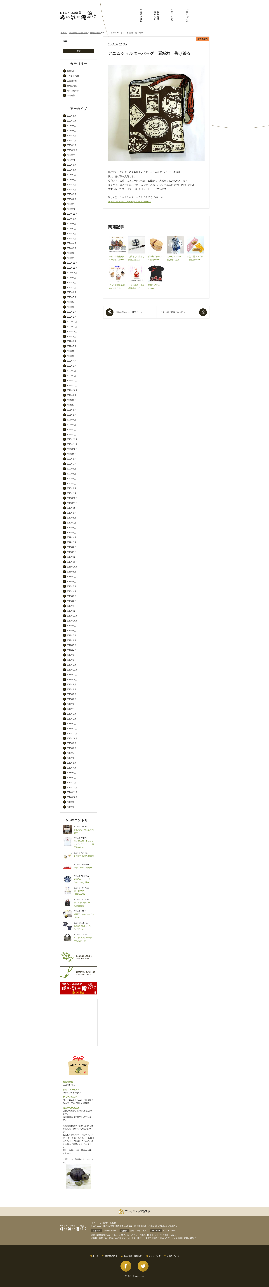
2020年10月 (72, 449)
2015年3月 (71, 772)
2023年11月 (72, 268)
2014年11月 (72, 792)
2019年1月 (71, 552)
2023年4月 (71, 302)
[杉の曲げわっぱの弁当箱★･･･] (156, 238)
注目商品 (71, 95)
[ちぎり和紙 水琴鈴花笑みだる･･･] (136, 266)
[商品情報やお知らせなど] (156, 16)
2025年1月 (71, 204)
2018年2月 (71, 601)
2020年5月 (71, 474)
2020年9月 (71, 454)
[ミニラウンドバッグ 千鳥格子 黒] (67, 934)
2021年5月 (71, 415)
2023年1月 (71, 317)
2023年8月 (71, 282)
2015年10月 (72, 738)
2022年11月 (72, 327)
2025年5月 (71, 184)
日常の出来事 (73, 90)
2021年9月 (71, 395)
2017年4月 (71, 650)
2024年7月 (71, 228)
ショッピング (155, 1256)
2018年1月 (71, 606)
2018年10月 (72, 567)
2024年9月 (71, 219)
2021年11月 (72, 385)
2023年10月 (72, 273)
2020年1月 (71, 493)
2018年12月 (72, 557)
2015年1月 (71, 782)
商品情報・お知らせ (133, 1256)
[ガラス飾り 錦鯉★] (67, 864)
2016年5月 (71, 704)
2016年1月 (71, 723)
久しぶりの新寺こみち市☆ (173, 312)
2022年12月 (72, 322)
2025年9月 (71, 165)
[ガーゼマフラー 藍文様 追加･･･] (175, 238)
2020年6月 (71, 469)
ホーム (95, 1256)
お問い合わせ (173, 1256)
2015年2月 (71, 777)
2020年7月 (71, 464)
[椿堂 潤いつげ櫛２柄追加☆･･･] (195, 238)
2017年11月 (72, 616)
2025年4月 (71, 189)
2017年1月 (71, 665)
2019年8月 (71, 518)
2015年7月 (71, 753)
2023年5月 (71, 297)
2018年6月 (71, 581)
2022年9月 (71, 336)
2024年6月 (71, 233)
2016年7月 (71, 694)
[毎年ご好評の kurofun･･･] (156, 266)
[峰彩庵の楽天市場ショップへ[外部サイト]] (172, 16)
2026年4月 (71, 135)
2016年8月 (71, 689)
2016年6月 (71, 699)
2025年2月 (71, 199)
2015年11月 (72, 733)
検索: (65, 41)
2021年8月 (71, 400)
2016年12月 (72, 670)
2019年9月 (71, 513)
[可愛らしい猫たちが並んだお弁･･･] (136, 238)
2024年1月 (71, 258)
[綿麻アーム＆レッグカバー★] (67, 911)
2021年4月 (71, 420)
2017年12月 (72, 611)
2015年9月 (71, 743)
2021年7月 (71, 405)
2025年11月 (72, 155)
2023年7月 (71, 287)
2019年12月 (72, 498)
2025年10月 (72, 160)
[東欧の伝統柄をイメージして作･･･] (117, 238)
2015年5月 (71, 763)
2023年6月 (71, 292)
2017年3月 (71, 655)
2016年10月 (72, 679)
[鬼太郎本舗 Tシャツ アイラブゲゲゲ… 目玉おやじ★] (67, 838)
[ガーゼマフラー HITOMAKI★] (67, 888)
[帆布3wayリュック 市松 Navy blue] (67, 876)
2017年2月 (71, 660)
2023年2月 (71, 312)
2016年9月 (71, 684)
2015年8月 (71, 748)
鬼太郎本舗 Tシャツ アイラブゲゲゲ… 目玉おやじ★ (84, 844)
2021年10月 (72, 390)
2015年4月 (71, 768)
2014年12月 (72, 787)
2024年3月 (71, 248)
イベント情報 (73, 76)
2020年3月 (71, 483)
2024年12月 (72, 209)
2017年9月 (71, 625)
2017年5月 (71, 645)
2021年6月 (71, 410)
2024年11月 (72, 214)
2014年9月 (71, 802)
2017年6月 (71, 640)
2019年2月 (71, 547)
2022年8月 (71, 341)
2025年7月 (71, 174)
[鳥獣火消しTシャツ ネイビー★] (67, 923)
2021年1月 (71, 434)
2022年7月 (71, 346)
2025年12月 (72, 150)
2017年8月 (71, 630)
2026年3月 (71, 140)
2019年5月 (71, 532)
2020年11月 (72, 444)
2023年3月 (71, 307)
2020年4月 (71, 478)
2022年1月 (71, 376)
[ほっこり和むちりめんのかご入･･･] (117, 266)
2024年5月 (71, 238)
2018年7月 (71, 576)
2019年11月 (72, 503)
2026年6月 (71, 125)
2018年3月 (71, 596)
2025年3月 (71, 194)
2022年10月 (72, 331)
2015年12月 (72, 728)
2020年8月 (71, 459)
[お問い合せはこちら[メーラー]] (187, 16)
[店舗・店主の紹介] (140, 16)
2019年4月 (71, 537)
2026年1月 (71, 145)
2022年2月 (71, 371)
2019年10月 (72, 508)
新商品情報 (72, 85)
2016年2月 (71, 719)
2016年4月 (71, 709)
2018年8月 (71, 572)
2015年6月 (71, 758)
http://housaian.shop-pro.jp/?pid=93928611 (129, 201)
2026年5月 (71, 130)
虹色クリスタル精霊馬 (84, 856)
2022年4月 (71, 361)
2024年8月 (71, 224)
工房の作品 (72, 81)
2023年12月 (72, 263)
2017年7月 (71, 635)
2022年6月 (71, 351)
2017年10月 (72, 621)
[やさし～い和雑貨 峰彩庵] (78, 12)
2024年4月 (71, 243)
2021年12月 (72, 380)
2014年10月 (72, 797)
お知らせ (71, 71)
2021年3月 (71, 425)
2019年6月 (71, 527)
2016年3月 (71, 714)
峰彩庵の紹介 (111, 1256)
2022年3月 (71, 366)
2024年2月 (71, 253)
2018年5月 (71, 586)
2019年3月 (71, 542)
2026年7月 (71, 121)
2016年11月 (72, 674)
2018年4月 (71, 591)
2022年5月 (71, 356)
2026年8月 (71, 116)
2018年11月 (72, 562)
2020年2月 (71, 488)
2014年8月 (71, 807)
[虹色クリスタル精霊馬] (67, 853)
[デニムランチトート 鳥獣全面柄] (67, 899)
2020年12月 (72, 439)
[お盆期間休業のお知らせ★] (67, 826)
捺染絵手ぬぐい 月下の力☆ (129, 312)
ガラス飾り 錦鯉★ (83, 867)
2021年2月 (71, 429)
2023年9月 (71, 278)
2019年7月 (71, 523)
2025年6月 (71, 179)
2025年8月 (71, 170)
